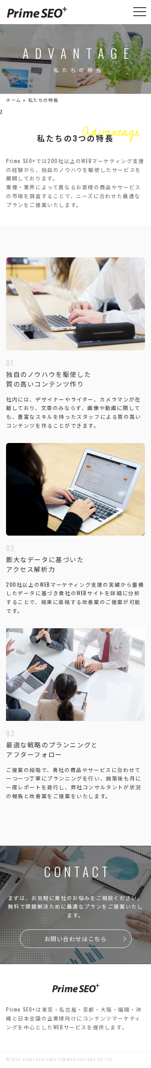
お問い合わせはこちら (75, 938)
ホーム (13, 100)
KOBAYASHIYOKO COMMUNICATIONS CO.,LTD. (68, 1059)
